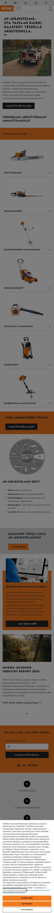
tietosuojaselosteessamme (14, 890)
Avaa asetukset (27, 910)
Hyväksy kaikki (27, 898)
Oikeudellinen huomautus (14, 893)
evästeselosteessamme (39, 890)
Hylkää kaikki (27, 904)
